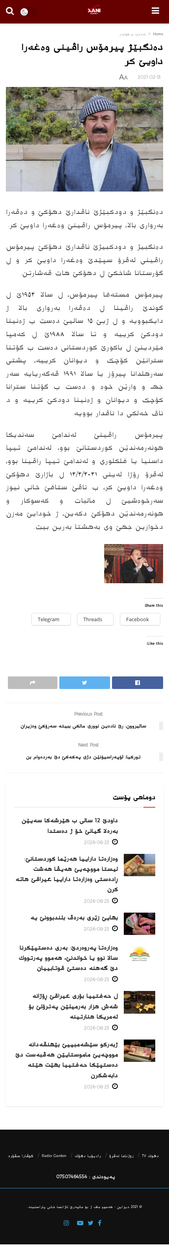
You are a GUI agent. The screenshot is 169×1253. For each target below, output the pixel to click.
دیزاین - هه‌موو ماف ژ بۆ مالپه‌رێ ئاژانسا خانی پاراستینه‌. (78, 1207)
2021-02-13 (149, 77)
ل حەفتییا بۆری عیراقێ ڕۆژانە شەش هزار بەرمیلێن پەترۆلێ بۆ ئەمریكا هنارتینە (73, 1006)
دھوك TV (150, 1156)
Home (158, 34)
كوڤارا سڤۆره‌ (20, 1156)
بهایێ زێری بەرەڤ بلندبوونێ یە (74, 917)
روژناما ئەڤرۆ (121, 1156)
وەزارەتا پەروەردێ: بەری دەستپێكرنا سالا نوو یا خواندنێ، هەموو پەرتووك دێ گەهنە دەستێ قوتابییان (68, 958)
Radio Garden (54, 1156)
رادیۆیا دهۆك (88, 1156)
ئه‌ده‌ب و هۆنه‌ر (132, 34)
